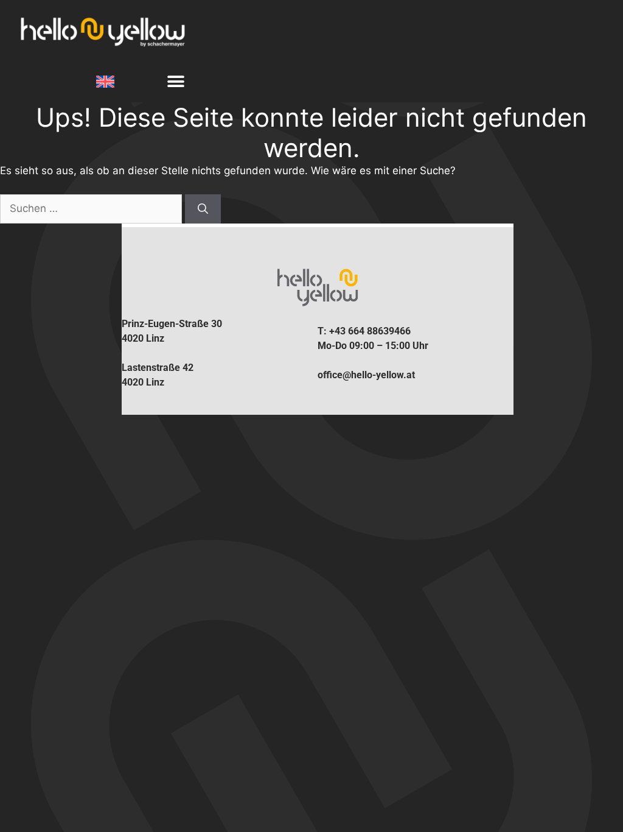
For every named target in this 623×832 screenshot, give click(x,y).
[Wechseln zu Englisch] (107, 81)
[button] (175, 82)
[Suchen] (203, 209)
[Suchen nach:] (92, 208)
